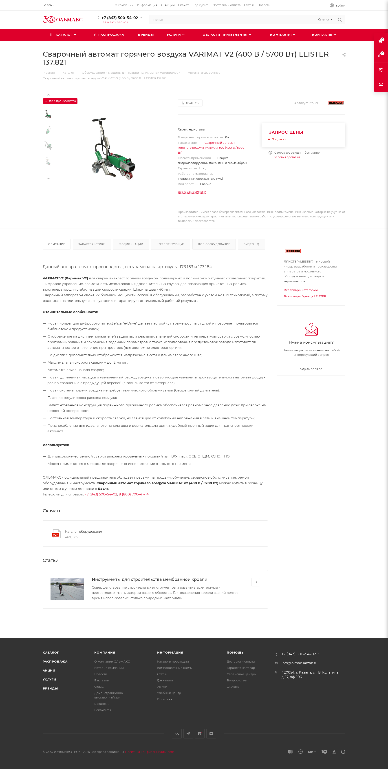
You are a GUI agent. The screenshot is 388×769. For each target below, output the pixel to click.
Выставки (101, 680)
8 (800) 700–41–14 (134, 494)
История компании (109, 668)
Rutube (200, 733)
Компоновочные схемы (174, 668)
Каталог (51, 652)
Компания (104, 652)
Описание (56, 244)
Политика (164, 699)
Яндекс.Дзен (211, 733)
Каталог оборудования (84, 532)
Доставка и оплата (241, 661)
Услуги (49, 679)
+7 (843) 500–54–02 (119, 18)
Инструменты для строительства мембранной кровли (149, 579)
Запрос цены (286, 132)
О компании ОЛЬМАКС (112, 661)
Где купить (165, 680)
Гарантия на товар (241, 668)
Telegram (188, 733)
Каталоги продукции (173, 661)
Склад (99, 686)
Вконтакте (177, 733)
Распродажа (55, 661)
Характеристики (91, 244)
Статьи (162, 674)
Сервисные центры (241, 674)
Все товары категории (301, 290)
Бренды (50, 688)
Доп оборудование (214, 244)
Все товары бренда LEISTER (305, 296)
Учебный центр (169, 693)
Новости (100, 674)
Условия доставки (287, 157)
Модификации (131, 244)
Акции (49, 670)
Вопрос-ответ (237, 680)
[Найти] (339, 19)
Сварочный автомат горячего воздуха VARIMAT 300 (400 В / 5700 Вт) (211, 147)
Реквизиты (102, 710)
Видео (251, 244)
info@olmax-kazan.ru (299, 663)
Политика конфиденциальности (149, 752)
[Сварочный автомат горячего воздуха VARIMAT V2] (113, 149)
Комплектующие (171, 244)
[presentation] (48, 94)
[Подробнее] (255, 582)
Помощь (235, 652)
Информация (170, 652)
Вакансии (102, 703)
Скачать (233, 686)
